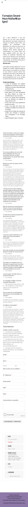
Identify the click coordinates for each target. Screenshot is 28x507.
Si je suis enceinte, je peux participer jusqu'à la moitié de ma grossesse (13, 250)
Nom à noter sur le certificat (11, 368)
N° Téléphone (7, 375)
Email (5, 354)
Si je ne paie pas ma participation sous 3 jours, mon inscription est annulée (12, 294)
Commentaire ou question (10, 400)
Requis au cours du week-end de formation (12, 164)
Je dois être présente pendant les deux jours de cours (13, 215)
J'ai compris (8, 138)
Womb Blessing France (19, 503)
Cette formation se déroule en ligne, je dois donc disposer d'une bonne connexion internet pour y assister (13, 134)
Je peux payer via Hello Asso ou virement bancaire (12, 274)
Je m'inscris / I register (12, 421)
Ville (4, 387)
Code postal (7, 381)
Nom (5, 361)
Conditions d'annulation (10, 305)
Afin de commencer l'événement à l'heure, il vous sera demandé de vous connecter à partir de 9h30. (13, 208)
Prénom (5, 365)
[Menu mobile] (2, 2)
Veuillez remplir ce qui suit (11, 330)
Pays (5, 394)
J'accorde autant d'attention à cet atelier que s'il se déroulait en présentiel (12, 236)
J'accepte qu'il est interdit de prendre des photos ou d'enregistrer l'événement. (13, 349)
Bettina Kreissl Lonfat (15, 476)
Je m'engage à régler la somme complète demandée (12, 281)
